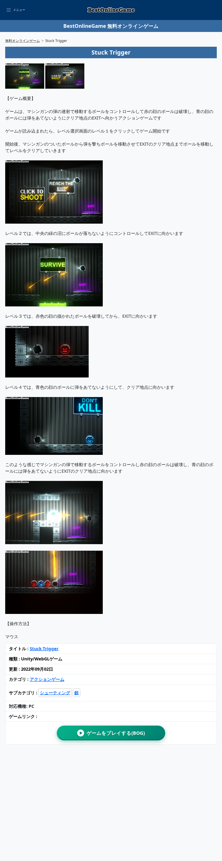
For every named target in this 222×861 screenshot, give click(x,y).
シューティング (55, 693)
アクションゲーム (47, 679)
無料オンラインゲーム (22, 40)
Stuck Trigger (44, 649)
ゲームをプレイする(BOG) (112, 733)
